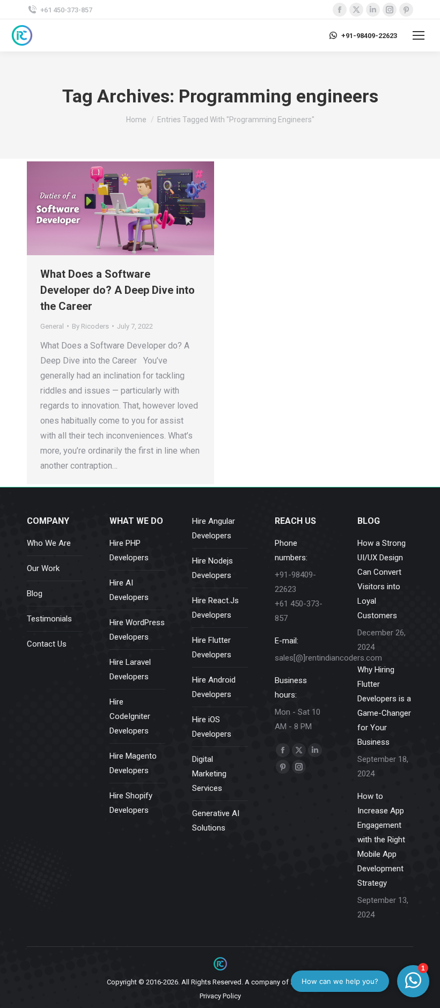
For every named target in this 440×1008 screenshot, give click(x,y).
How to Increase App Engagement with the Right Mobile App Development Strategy (381, 839)
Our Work (43, 568)
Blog (34, 593)
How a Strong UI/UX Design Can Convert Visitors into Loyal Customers (381, 579)
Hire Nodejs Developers (212, 568)
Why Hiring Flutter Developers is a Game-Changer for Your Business (384, 706)
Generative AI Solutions (215, 821)
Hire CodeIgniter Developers (129, 716)
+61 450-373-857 (66, 10)
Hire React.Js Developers (215, 608)
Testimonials (49, 619)
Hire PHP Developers (129, 550)
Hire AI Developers (129, 590)
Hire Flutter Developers (211, 647)
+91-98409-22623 (369, 36)
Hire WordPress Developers (137, 630)
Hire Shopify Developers (130, 803)
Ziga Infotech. (311, 982)
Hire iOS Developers (211, 727)
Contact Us (47, 644)
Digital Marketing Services (209, 773)
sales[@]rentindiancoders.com (328, 658)
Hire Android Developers (214, 687)
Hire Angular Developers (213, 528)
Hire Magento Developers (133, 763)
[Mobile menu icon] (418, 35)
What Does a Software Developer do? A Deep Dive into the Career (117, 290)
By (90, 326)
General (52, 326)
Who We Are (49, 543)
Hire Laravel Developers (130, 669)
